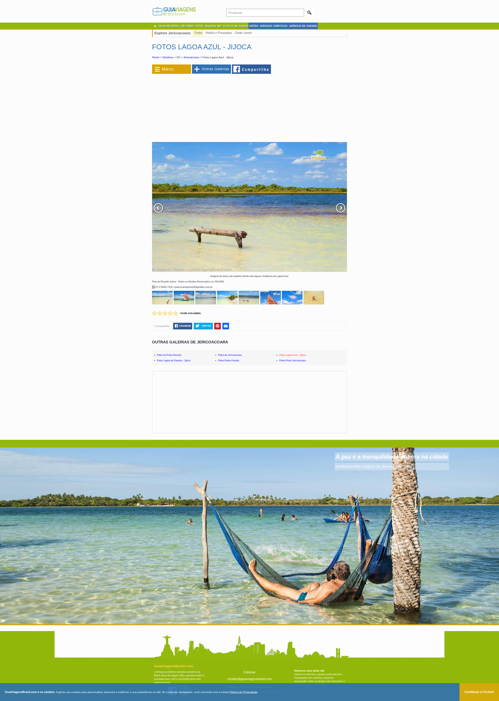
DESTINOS (187, 26)
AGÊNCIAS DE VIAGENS (303, 26)
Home (155, 57)
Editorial (249, 672)
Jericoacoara (191, 57)
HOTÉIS (253, 26)
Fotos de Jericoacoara (230, 355)
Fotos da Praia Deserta (169, 355)
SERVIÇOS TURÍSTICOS (274, 26)
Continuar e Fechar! (479, 692)
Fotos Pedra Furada (228, 360)
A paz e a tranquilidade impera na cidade (392, 456)
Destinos (168, 57)
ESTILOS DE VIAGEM (235, 26)
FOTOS (199, 26)
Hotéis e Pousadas (218, 32)
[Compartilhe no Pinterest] (217, 325)
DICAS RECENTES (169, 26)
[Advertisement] (194, 106)
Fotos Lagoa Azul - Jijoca (292, 355)
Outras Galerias (215, 69)
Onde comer (243, 32)
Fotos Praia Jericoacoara (292, 360)
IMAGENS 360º (213, 26)
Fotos (198, 32)
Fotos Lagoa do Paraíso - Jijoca (173, 360)
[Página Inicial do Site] (155, 26)
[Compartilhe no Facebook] (251, 69)
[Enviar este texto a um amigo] (225, 325)
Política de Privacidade (243, 692)
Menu (168, 69)
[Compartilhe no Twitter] (203, 325)
